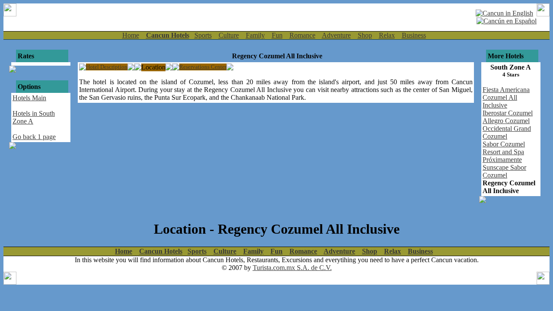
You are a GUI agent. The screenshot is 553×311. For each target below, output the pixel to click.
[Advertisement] (248, 16)
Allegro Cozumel (506, 120)
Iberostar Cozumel (508, 113)
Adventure (336, 35)
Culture (229, 35)
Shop (365, 35)
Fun (277, 35)
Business (414, 35)
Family (255, 35)
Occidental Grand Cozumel (507, 132)
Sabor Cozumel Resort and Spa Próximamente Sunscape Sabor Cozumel (504, 159)
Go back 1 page (34, 136)
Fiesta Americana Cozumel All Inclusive (506, 97)
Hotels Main (29, 98)
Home (130, 35)
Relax (387, 35)
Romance (302, 35)
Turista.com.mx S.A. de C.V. (292, 267)
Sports (203, 35)
